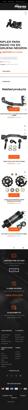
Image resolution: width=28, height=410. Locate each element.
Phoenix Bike (16, 395)
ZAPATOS (18, 356)
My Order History (19, 337)
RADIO (8, 64)
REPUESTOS (14, 64)
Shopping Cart (19, 341)
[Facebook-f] (7, 375)
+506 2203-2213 (14, 295)
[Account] (14, 247)
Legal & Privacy (5, 335)
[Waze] (11, 375)
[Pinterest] (20, 375)
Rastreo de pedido (6, 364)
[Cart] (23, 247)
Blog (2, 360)
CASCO (17, 358)
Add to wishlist (24, 105)
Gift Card (3, 339)
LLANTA (17, 352)
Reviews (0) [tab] (6, 81)
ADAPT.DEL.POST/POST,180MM (14, 161)
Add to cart (14, 109)
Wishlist (3, 366)
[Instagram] (16, 375)
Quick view (24, 97)
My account (4, 362)
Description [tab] (6, 71)
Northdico (17, 401)
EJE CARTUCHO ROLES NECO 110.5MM (14, 234)
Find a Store (4, 343)
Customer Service (6, 341)
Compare (24, 101)
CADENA (18, 354)
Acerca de (4, 355)
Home (3, 353)
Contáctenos (4, 337)
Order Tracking (19, 339)
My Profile (18, 335)
